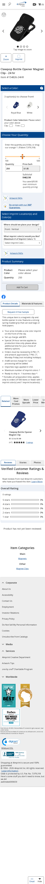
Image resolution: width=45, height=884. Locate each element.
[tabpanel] (22, 499)
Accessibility (7, 595)
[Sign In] (35, 4)
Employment (8, 607)
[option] (16, 107)
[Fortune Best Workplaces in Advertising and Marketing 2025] (8, 696)
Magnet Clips (22, 568)
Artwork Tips (8, 663)
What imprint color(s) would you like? (22, 237)
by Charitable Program (17, 669)
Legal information (9, 771)
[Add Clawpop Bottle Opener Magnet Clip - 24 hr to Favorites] (4, 15)
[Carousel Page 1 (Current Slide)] (18, 47)
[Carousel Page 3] (24, 47)
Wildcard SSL (7, 749)
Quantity (9, 164)
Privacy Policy (8, 619)
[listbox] (22, 242)
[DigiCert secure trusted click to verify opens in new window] (11, 742)
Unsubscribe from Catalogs (15, 637)
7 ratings (30, 442)
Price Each (27, 164)
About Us (6, 589)
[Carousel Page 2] (21, 47)
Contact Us (7, 601)
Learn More (36, 481)
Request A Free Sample (18, 312)
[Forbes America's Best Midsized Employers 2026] (11, 717)
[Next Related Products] (40, 431)
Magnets (22, 558)
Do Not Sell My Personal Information (19, 625)
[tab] (10, 303)
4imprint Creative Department (16, 657)
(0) (41, 5)
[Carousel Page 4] (27, 47)
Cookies (6, 631)
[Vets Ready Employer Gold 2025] (25, 696)
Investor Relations (11, 613)
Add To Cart (22, 287)
